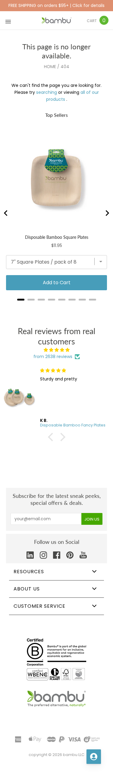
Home (50, 67)
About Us (27, 588)
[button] (52, 437)
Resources (29, 571)
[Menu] (8, 20)
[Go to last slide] (6, 213)
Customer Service (39, 606)
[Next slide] (107, 213)
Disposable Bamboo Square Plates (56, 237)
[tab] (20, 300)
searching (46, 92)
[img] (56, 350)
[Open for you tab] (93, 756)
